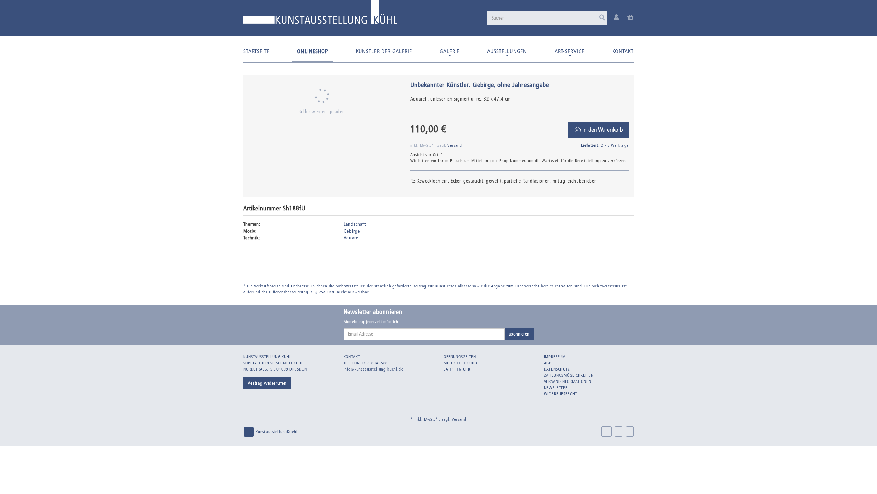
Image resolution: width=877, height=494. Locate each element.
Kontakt (623, 51)
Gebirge (352, 231)
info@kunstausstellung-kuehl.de (373, 369)
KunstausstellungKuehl (275, 431)
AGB (548, 363)
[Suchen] (602, 18)
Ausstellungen (507, 51)
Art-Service (569, 51)
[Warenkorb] (630, 18)
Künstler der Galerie (384, 51)
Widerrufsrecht (560, 394)
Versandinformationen (568, 381)
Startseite (256, 51)
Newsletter (556, 388)
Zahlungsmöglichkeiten (569, 375)
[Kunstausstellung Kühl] (320, 14)
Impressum (555, 357)
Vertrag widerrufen (267, 383)
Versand (454, 145)
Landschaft (355, 224)
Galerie (449, 51)
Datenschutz (557, 369)
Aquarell (352, 238)
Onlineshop (312, 51)
